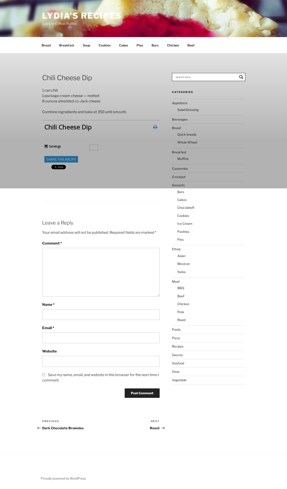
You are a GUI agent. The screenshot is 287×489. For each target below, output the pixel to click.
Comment (52, 243)
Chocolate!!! (185, 207)
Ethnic (176, 249)
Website (49, 351)
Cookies (105, 45)
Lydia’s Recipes (82, 16)
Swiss (181, 272)
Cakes (123, 45)
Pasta (176, 329)
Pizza (176, 338)
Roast (181, 320)
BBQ (180, 288)
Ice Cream (184, 223)
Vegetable (179, 380)
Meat (176, 281)
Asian (181, 256)
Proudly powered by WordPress (63, 478)
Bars (155, 45)
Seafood (178, 363)
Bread (46, 45)
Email (48, 328)
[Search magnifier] (241, 77)
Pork (180, 312)
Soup (86, 45)
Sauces (177, 355)
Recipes (177, 346)
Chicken (173, 45)
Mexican (183, 264)
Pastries (183, 231)
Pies (140, 45)
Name (48, 304)
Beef (191, 45)
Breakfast (66, 45)
